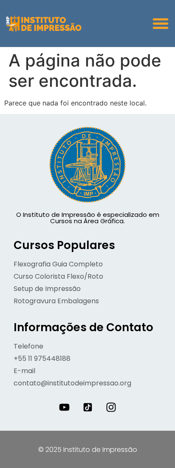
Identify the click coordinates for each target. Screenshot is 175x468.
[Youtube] (64, 407)
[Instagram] (110, 407)
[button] (160, 23)
